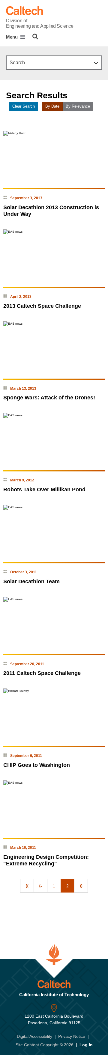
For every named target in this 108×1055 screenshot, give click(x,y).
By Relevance (78, 106)
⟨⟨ (27, 885)
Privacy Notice (71, 1036)
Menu (12, 36)
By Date (52, 106)
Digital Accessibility (34, 1036)
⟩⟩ (81, 885)
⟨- (40, 885)
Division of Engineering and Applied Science (39, 23)
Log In (86, 1044)
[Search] (35, 36)
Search (17, 62)
